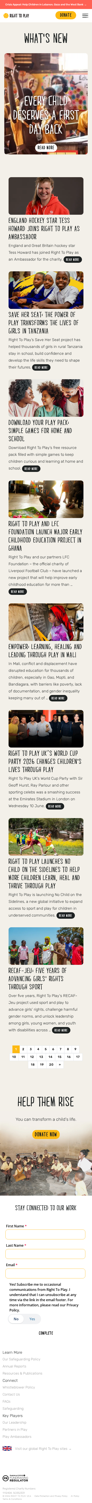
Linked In (32, 1461)
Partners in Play (15, 1429)
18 (33, 1064)
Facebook (5, 1461)
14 (50, 1057)
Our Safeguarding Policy (21, 1359)
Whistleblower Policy (19, 1387)
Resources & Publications (22, 1373)
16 (69, 1057)
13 (41, 1057)
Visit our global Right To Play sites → (43, 1449)
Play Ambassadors (17, 1437)
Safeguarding (13, 1408)
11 (23, 1057)
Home (16, 15)
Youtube (41, 1461)
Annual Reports (14, 1366)
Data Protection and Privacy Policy (50, 1496)
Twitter (14, 1461)
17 (78, 1057)
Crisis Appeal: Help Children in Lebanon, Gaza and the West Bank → (46, 4)
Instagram (23, 1461)
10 (14, 1057)
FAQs (6, 1401)
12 (32, 1057)
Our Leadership (14, 1422)
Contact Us (11, 1394)
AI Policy (75, 1496)
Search (50, 15)
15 (60, 1057)
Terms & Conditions (12, 1499)
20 (51, 1064)
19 (42, 1064)
